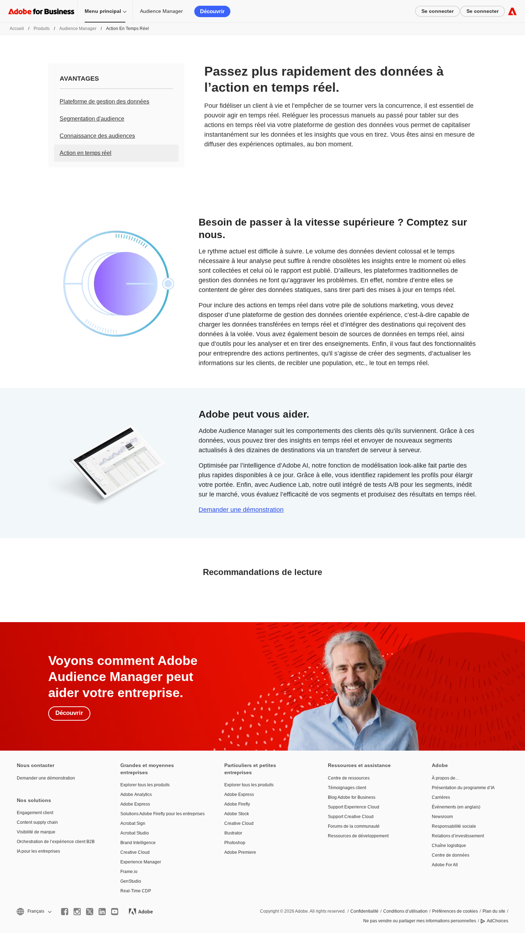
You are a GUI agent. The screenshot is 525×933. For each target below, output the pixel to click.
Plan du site (493, 911)
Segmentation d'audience (92, 119)
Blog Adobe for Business (351, 797)
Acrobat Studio (134, 833)
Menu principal (103, 11)
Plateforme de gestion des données (104, 102)
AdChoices (497, 920)
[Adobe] (512, 11)
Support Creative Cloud (351, 816)
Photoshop (234, 842)
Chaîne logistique (449, 845)
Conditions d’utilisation (405, 911)
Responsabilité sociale (454, 826)
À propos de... (445, 778)
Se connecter (437, 11)
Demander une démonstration (241, 509)
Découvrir (212, 11)
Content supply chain (37, 822)
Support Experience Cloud (353, 807)
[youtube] (114, 911)
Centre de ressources (349, 778)
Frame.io (129, 871)
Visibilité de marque (36, 831)
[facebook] (64, 911)
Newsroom (442, 816)
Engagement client (35, 812)
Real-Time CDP (135, 890)
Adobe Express (135, 804)
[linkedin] (102, 911)
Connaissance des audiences (97, 136)
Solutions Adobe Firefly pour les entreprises (161, 813)
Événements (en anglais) (456, 807)
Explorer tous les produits (145, 784)
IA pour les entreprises (38, 851)
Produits (42, 28)
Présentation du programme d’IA (463, 787)
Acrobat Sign (132, 823)
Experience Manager (140, 861)
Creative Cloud (135, 852)
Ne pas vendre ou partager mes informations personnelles (419, 920)
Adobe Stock (236, 813)
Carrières (441, 797)
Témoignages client (347, 787)
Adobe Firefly (237, 804)
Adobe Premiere (240, 852)
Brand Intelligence (138, 842)
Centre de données (450, 855)
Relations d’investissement (458, 835)
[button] (33, 911)
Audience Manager (161, 11)
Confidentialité (364, 911)
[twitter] (89, 911)
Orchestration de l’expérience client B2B (56, 841)
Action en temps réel (85, 153)
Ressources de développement (358, 835)
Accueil (17, 28)
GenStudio (130, 881)
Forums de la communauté (354, 826)
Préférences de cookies (455, 911)
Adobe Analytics (136, 794)
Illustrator (233, 833)
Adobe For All (445, 864)
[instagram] (77, 911)
